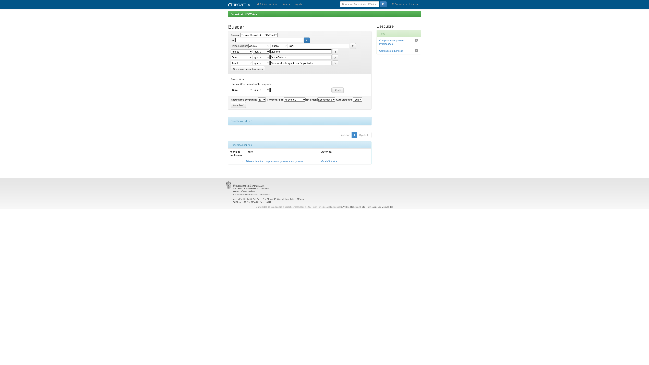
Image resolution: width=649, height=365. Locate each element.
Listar (285, 4)
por (233, 40)
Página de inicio (268, 4)
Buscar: (235, 35)
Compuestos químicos (391, 50)
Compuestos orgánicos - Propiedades (392, 42)
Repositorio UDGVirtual (244, 14)
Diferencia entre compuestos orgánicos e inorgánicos (274, 161)
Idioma (413, 4)
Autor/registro (344, 99)
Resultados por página (244, 99)
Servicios (399, 4)
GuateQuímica (329, 161)
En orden (311, 99)
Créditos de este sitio (355, 207)
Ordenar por (276, 99)
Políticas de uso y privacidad (380, 207)
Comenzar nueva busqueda (248, 69)
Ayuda (298, 4)
